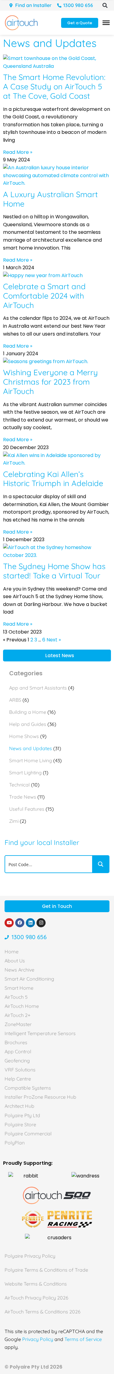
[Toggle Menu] (106, 23)
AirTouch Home (22, 1006)
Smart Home (19, 988)
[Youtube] (9, 922)
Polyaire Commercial (28, 1134)
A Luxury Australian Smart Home (50, 198)
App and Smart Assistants (38, 688)
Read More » (17, 152)
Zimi (14, 821)
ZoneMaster (18, 1024)
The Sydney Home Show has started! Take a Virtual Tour (54, 570)
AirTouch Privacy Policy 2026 (36, 1298)
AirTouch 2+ (17, 1015)
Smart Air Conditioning (29, 979)
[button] (104, 5)
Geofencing (17, 1061)
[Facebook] (19, 922)
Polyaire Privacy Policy (30, 1256)
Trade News (22, 797)
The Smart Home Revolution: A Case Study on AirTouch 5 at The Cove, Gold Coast (54, 86)
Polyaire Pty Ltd (22, 1115)
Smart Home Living (30, 760)
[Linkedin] (30, 922)
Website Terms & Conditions (36, 1284)
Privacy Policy (37, 1339)
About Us (15, 961)
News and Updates (30, 748)
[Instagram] (41, 922)
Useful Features (26, 809)
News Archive (19, 970)
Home (12, 952)
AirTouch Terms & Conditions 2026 (43, 1312)
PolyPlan (15, 1143)
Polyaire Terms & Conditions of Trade (46, 1270)
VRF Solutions (20, 1070)
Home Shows (24, 736)
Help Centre (18, 1079)
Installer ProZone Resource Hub (40, 1097)
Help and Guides (27, 724)
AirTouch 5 (16, 997)
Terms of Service (83, 1339)
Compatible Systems (28, 1088)
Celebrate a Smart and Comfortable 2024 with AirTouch (44, 295)
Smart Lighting (25, 773)
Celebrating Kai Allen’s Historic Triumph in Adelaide (53, 478)
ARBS (15, 700)
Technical (19, 785)
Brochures (16, 1042)
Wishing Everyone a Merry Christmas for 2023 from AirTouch (50, 381)
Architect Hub (19, 1106)
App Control (18, 1051)
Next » (54, 639)
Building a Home (27, 712)
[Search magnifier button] (100, 864)
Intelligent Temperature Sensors (40, 1033)
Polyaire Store (20, 1124)
